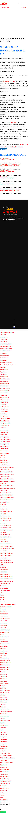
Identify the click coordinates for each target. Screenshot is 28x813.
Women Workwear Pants (6, 711)
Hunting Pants (3, 741)
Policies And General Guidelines (7, 757)
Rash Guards (3, 648)
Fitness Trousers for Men (6, 525)
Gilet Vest (2, 597)
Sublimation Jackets (4, 664)
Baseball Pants (3, 360)
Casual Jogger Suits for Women (7, 488)
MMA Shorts (3, 655)
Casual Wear (3, 458)
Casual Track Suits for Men (6, 471)
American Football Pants (5, 351)
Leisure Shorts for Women (6, 576)
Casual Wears (19, 147)
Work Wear (2, 671)
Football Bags (3, 727)
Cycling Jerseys (4, 432)
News (1, 797)
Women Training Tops (5, 418)
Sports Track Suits (4, 453)
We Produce (3, 330)
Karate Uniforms (4, 641)
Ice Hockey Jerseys (4, 390)
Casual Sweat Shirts (5, 476)
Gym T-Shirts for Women (6, 518)
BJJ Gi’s (2, 634)
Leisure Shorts (3, 571)
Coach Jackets (3, 620)
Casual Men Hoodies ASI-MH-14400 (9, 190)
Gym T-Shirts (3, 513)
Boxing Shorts (3, 653)
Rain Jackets (3, 627)
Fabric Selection (4, 774)
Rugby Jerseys (3, 374)
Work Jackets (3, 713)
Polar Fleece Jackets (5, 618)
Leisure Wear (3, 539)
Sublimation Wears (4, 658)
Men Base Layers (4, 588)
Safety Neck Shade (4, 692)
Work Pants (3, 706)
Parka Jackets (3, 599)
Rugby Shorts (3, 372)
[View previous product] (1, 7)
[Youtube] (14, 324)
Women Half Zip (4, 569)
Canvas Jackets (4, 602)
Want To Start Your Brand (6, 755)
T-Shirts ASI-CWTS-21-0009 (7, 159)
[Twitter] (14, 322)
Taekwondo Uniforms (5, 644)
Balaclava (2, 723)
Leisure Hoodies (4, 541)
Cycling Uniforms (4, 430)
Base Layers (3, 585)
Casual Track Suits (4, 469)
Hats (1, 592)
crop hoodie (13, 122)
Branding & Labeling (4, 776)
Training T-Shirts (4, 411)
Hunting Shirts (3, 739)
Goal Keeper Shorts (4, 444)
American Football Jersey (6, 348)
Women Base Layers (5, 590)
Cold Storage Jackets (5, 720)
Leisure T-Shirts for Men (5, 555)
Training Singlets (4, 409)
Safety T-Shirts (3, 697)
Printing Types (3, 785)
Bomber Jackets (4, 613)
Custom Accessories (5, 783)
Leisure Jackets (3, 558)
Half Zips (2, 564)
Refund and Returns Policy (6, 762)
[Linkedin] (14, 327)
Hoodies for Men (4, 462)
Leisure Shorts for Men (5, 574)
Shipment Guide (4, 767)
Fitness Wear (3, 504)
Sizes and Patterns (4, 769)
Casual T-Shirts (3, 490)
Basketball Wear (4, 376)
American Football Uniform (6, 346)
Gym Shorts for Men (5, 534)
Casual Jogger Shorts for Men (7, 497)
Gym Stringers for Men (5, 520)
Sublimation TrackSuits (5, 662)
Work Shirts (3, 704)
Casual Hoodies (9, 147)
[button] (22, 3)
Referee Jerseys (4, 451)
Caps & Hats (3, 732)
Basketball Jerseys (4, 383)
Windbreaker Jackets (5, 630)
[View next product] (27, 7)
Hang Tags (2, 795)
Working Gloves (4, 676)
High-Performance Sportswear (7, 332)
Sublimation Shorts (4, 669)
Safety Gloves (3, 674)
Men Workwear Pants (5, 709)
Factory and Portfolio (5, 753)
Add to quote (3, 149)
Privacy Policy (3, 760)
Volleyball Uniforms (4, 397)
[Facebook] (14, 320)
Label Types (3, 792)
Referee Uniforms (4, 446)
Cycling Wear (3, 427)
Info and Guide (3, 748)
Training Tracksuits (4, 425)
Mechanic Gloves (4, 683)
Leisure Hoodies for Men (5, 544)
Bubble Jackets (3, 625)
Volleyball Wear (3, 395)
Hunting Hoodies (4, 746)
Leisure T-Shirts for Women (6, 553)
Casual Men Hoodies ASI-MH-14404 (9, 165)
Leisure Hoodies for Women (6, 546)
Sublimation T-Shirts (4, 667)
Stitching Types (3, 790)
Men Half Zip (3, 567)
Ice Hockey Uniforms (5, 388)
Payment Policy (3, 764)
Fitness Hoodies (4, 506)
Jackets (2, 595)
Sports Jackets (3, 611)
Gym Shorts (3, 532)
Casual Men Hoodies (4, 164)
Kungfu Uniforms (4, 646)
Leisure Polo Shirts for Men (6, 578)
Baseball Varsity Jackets (6, 362)
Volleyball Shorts (4, 402)
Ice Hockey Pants (4, 392)
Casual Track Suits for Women (7, 474)
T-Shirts (1, 158)
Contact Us (2, 802)
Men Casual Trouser (5, 502)
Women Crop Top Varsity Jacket (7, 364)
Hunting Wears (3, 737)
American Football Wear (5, 344)
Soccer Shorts (3, 341)
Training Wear (3, 404)
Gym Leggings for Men (5, 527)
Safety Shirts (3, 695)
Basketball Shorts (4, 381)
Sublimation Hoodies (5, 660)
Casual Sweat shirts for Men (6, 478)
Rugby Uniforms (4, 369)
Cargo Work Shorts (4, 716)
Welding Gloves (3, 685)
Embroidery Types (4, 788)
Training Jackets (4, 416)
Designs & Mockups (5, 778)
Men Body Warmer (4, 406)
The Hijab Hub (3, 734)
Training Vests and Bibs (5, 423)
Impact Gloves (3, 681)
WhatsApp (3, 812)
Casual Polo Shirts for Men (6, 499)
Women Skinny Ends (5, 583)
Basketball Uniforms (4, 378)
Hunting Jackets (4, 744)
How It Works (3, 750)
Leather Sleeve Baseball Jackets (7, 604)
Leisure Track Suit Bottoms (6, 581)
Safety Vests (3, 688)
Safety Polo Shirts (4, 699)
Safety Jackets (3, 702)
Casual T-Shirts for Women (6, 495)
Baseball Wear (3, 353)
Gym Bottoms (3, 523)
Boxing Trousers (4, 651)
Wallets (1, 730)
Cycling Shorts (3, 434)
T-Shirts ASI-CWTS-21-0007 (7, 171)
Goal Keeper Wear (4, 437)
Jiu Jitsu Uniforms (4, 637)
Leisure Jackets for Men (5, 560)
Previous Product (5, 7)
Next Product (23, 7)
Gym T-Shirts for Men (5, 516)
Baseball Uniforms (4, 355)
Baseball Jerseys (4, 358)
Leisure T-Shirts (3, 551)
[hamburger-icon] (19, 4)
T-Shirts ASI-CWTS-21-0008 (7, 184)
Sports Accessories (4, 725)
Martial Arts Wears (4, 632)
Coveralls (2, 718)
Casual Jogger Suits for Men (6, 485)
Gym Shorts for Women (5, 537)
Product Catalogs (4, 799)
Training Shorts (3, 413)
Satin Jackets (3, 609)
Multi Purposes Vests (5, 690)
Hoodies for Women (4, 464)
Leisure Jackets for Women (6, 562)
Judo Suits (2, 639)
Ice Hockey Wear (4, 385)
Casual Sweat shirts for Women (7, 481)
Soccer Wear (3, 334)
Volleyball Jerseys (4, 399)
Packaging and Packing (5, 781)
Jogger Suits (3, 483)
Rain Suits (2, 455)
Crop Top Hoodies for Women (7, 467)
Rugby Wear (3, 367)
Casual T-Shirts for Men (5, 492)
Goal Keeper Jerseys (5, 441)
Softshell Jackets (4, 616)
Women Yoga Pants (4, 420)
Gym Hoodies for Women (6, 511)
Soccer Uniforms (4, 337)
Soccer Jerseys (3, 339)
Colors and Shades (4, 771)
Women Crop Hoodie (9, 81)
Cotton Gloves (3, 678)
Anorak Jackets (3, 623)
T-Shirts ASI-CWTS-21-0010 (7, 178)
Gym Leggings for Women (6, 530)
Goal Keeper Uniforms (5, 439)
